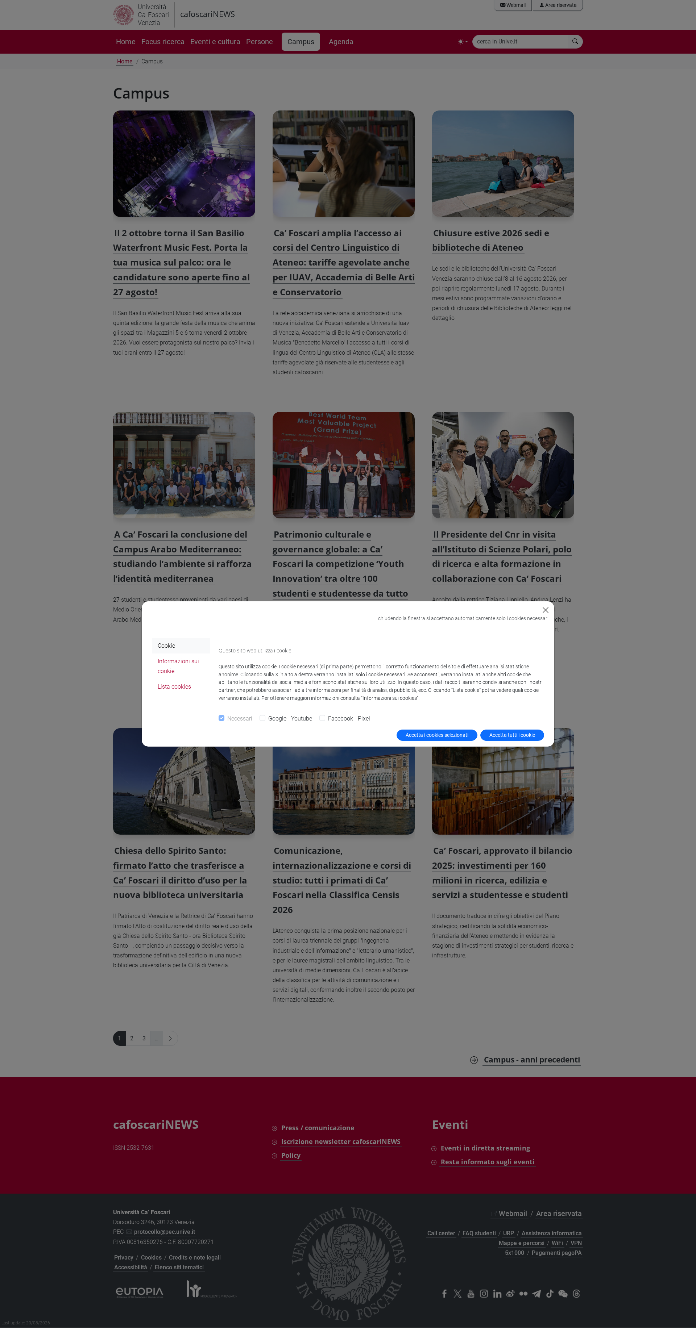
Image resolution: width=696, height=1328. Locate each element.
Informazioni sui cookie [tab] (178, 666)
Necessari (239, 718)
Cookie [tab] (166, 645)
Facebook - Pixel (349, 718)
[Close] (545, 610)
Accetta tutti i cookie (512, 735)
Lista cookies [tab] (174, 686)
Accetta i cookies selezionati (437, 735)
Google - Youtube (290, 718)
